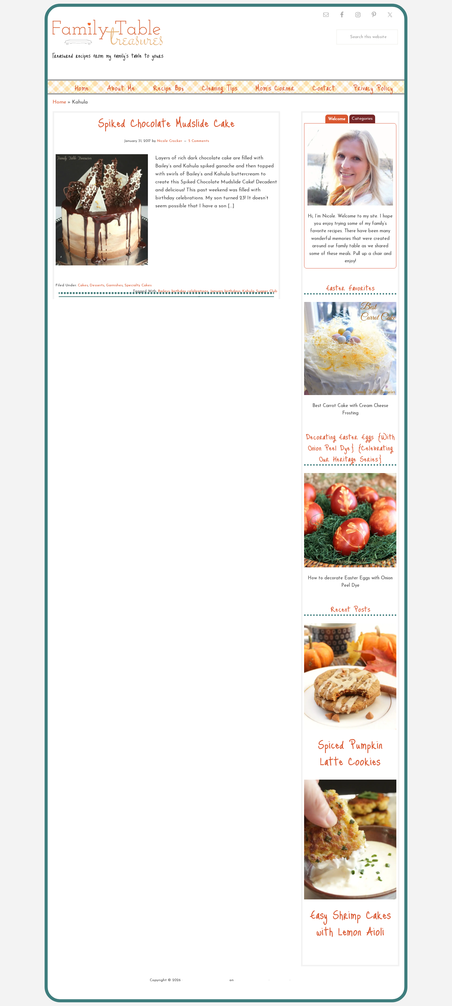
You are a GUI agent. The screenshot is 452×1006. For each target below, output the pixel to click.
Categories (362, 118)
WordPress (279, 980)
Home (59, 102)
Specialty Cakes (138, 285)
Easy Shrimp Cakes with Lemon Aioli (350, 922)
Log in (297, 980)
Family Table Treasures (108, 44)
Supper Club (266, 291)
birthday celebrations (190, 291)
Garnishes (114, 285)
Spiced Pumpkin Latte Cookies (350, 752)
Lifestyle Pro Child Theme (206, 980)
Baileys (164, 291)
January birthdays (225, 291)
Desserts (97, 285)
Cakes (83, 285)
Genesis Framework (251, 980)
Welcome (336, 119)
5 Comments (198, 141)
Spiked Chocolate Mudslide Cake (166, 122)
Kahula (248, 291)
